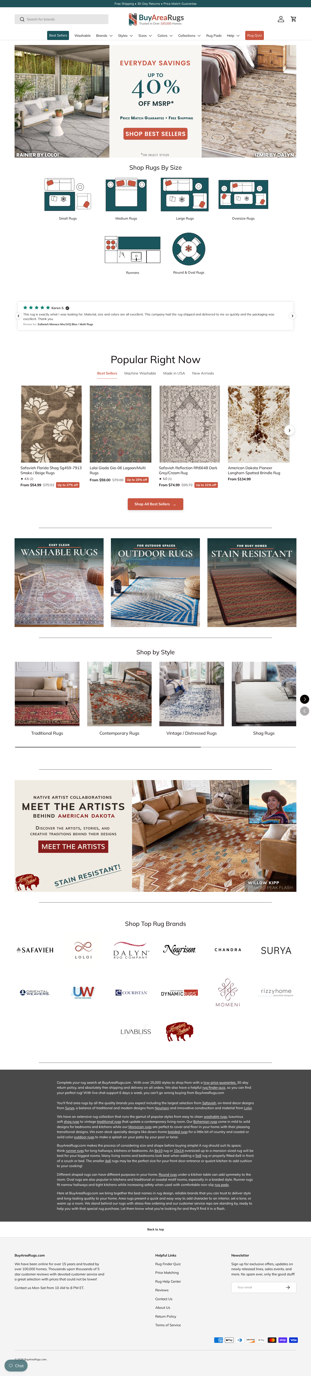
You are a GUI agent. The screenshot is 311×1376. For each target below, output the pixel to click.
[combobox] (61, 19)
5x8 (198, 1155)
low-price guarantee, (220, 1082)
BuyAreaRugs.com (35, 1359)
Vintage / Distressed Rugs (191, 733)
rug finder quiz (213, 1087)
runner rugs (75, 1150)
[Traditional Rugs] (47, 694)
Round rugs (168, 1174)
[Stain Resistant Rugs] (251, 582)
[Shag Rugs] (264, 694)
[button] (294, 19)
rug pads (222, 1185)
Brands (101, 35)
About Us (162, 1307)
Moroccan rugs (140, 1127)
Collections (186, 35)
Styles (122, 35)
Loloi (248, 1108)
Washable (82, 35)
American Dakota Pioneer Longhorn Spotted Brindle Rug (254, 470)
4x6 (108, 1161)
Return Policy (165, 1316)
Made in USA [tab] (174, 373)
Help (230, 35)
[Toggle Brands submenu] (111, 35)
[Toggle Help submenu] (238, 35)
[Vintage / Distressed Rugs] (191, 694)
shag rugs (71, 1121)
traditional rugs (109, 1121)
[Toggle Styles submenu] (131, 35)
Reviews (161, 1290)
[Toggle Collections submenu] (199, 35)
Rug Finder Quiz (168, 1264)
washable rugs (215, 1116)
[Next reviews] (293, 316)
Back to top (155, 1229)
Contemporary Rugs (119, 733)
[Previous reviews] (18, 316)
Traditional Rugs (47, 733)
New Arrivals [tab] (203, 373)
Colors (162, 35)
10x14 (179, 1150)
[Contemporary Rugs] (119, 694)
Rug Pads (214, 35)
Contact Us (163, 1299)
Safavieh (209, 1103)
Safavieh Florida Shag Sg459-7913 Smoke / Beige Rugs (51, 470)
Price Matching (167, 1272)
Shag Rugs (264, 733)
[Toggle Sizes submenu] (150, 35)
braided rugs (178, 1132)
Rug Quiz (254, 35)
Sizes (142, 35)
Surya (69, 1108)
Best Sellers (58, 35)
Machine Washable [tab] (140, 373)
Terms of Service (168, 1325)
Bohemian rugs (205, 1121)
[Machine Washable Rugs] (59, 582)
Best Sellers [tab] (107, 373)
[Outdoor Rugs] (155, 582)
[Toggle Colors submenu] (171, 35)
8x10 (159, 1150)
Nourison (162, 1108)
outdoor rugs (84, 1137)
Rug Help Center (168, 1281)
